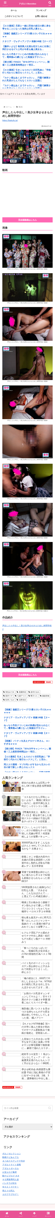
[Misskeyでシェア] (46, 904)
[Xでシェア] (9, 904)
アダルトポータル (10, 1168)
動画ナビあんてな (10, 1157)
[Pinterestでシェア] (15, 920)
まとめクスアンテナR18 (13, 1161)
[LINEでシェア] (46, 912)
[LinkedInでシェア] (27, 920)
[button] (49, 1108)
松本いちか (9, 700)
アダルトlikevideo (27, 4)
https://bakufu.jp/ (10, 120)
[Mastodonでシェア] (21, 904)
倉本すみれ (35, 692)
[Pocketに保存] (34, 912)
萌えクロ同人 (8, 1190)
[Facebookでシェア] (9, 912)
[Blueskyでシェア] (34, 904)
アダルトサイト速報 (11, 1164)
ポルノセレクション (11, 1153)
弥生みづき (9, 692)
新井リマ (8, 696)
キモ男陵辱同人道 (10, 1179)
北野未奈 (22, 700)
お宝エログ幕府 (9, 1172)
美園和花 (22, 692)
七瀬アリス (21, 696)
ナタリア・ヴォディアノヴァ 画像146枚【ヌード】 (27, 41)
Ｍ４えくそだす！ (10, 1187)
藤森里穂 (45, 696)
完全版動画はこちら (27, 220)
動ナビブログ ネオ (10, 1176)
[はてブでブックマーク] (21, 912)
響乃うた (34, 696)
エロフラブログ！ (10, 1194)
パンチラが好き (9, 1183)
